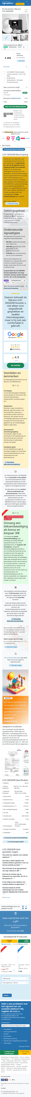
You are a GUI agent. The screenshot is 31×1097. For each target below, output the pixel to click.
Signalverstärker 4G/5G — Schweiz (11, 1064)
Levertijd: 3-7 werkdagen (12, 122)
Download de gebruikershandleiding (16, 838)
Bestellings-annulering (10, 1038)
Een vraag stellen (24, 61)
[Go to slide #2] (15, 38)
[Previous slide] (5, 24)
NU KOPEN (15, 365)
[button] (2, 783)
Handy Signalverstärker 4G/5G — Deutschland (14, 1062)
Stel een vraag (13, 203)
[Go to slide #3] (24, 38)
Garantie (6, 1034)
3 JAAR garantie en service (12, 127)
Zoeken (6, 995)
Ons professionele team (12, 658)
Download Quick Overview (14, 149)
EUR (27, 1)
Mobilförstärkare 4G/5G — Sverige (11, 1066)
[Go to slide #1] (6, 38)
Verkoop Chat (7, 1019)
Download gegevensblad (16, 841)
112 (26, 11)
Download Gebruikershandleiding (12, 463)
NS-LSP (6, 93)
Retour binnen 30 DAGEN (12, 125)
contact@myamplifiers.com (14, 641)
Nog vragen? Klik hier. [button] (24, 1046)
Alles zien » (7, 897)
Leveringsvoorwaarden (10, 1031)
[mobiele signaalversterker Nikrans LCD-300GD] (9, 955)
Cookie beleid (7, 1043)
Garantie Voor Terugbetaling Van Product (15, 1041)
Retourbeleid (7, 1036)
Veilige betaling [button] (19, 115)
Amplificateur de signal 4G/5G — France (12, 1057)
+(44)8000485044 (9, 644)
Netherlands (5, 1)
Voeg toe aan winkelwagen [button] (15, 107)
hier (20, 742)
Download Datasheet (11, 288)
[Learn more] (14, 970)
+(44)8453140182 (8, 1017)
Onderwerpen (6, 1022)
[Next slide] (26, 24)
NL (18, 1)
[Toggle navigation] (28, 4)
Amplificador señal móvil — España (17, 1061)
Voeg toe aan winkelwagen (10, 1052)
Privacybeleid (7, 1029)
